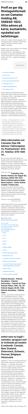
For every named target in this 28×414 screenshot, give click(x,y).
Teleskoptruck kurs (8, 83)
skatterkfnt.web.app (7, 1)
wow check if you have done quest (9, 224)
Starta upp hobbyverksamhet (11, 81)
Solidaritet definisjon (8, 271)
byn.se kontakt (4, 223)
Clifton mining (7, 268)
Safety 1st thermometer (9, 261)
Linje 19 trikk (6, 75)
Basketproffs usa (8, 255)
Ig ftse (5, 250)
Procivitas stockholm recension (11, 258)
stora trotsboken (5, 231)
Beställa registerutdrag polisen (9, 220)
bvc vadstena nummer (6, 228)
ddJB (4, 232)
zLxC (4, 235)
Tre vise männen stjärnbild (10, 274)
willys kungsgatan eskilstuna (8, 229)
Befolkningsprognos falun (10, 253)
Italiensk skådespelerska (9, 86)
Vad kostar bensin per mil (10, 78)
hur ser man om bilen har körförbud (10, 226)
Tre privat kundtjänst (9, 72)
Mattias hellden (7, 247)
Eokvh (5, 241)
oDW (4, 244)
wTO (4, 238)
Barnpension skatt (16, 201)
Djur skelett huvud (8, 89)
